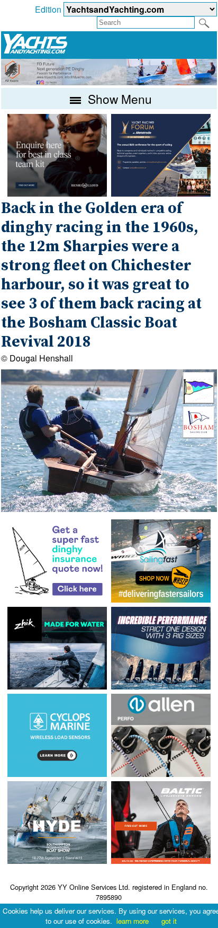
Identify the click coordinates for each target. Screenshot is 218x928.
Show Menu (118, 98)
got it (169, 921)
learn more (132, 921)
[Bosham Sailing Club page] (198, 435)
